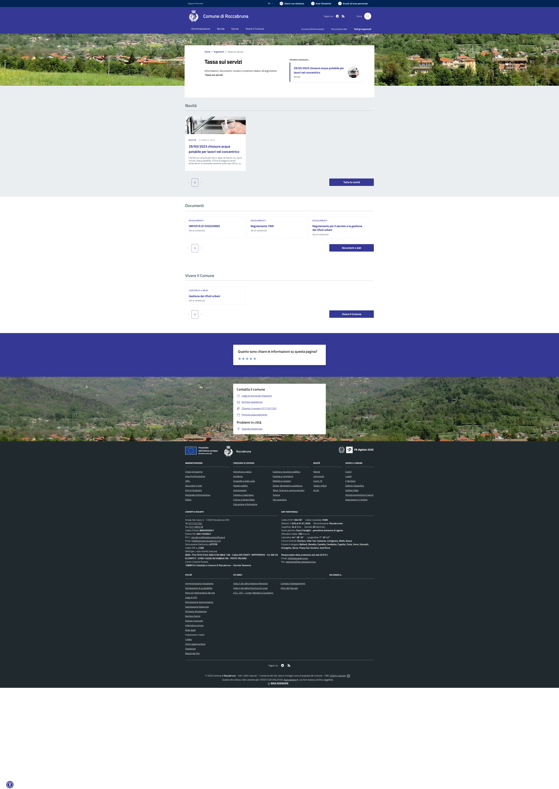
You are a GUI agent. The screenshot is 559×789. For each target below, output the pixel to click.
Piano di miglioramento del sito (200, 593)
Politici (188, 499)
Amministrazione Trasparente (199, 583)
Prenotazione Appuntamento (199, 602)
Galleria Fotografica (354, 485)
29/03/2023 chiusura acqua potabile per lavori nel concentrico (319, 70)
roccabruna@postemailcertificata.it (208, 537)
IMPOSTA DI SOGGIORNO (204, 226)
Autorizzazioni (240, 490)
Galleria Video (351, 490)
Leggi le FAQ (191, 597)
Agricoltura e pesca (242, 471)
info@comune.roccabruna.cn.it (206, 541)
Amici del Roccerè (289, 588)
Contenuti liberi (198, 290)
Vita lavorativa (280, 499)
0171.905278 (196, 527)
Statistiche (190, 648)
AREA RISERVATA (279, 683)
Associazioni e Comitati (356, 499)
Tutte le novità (351, 182)
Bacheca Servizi (192, 616)
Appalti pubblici (240, 485)
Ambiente (238, 476)
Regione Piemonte (195, 3)
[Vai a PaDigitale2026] (356, 449)
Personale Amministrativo (197, 495)
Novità (193, 139)
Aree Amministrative (195, 476)
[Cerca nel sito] (367, 16)
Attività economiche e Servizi (359, 495)
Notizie (316, 471)
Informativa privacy (194, 625)
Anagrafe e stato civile (244, 481)
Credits (188, 639)
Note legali (190, 630)
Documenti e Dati (193, 485)
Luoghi (348, 476)
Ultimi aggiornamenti (195, 644)
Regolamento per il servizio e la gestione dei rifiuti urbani (337, 228)
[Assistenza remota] (348, 675)
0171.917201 (195, 523)
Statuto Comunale (194, 620)
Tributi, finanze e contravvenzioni (288, 490)
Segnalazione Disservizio (197, 606)
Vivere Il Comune (351, 314)
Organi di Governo (193, 471)
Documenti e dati (351, 248)
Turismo (276, 495)
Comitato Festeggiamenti (293, 583)
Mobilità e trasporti (282, 481)
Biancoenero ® (291, 679)
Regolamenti (196, 220)
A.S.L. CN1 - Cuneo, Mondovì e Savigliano (253, 593)
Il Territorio (350, 481)
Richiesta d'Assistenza (196, 611)
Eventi (348, 471)
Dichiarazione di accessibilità (198, 588)
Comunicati (318, 476)
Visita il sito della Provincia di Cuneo (250, 588)
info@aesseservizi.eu (298, 558)
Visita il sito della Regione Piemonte (250, 583)
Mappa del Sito (192, 653)
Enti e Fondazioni (193, 490)
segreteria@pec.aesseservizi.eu (301, 562)
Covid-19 (317, 481)
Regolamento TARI (262, 226)
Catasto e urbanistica (243, 495)
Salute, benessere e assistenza (287, 485)
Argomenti (219, 51)
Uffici (187, 481)
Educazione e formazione (245, 504)
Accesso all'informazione (312, 29)
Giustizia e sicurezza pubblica (286, 471)
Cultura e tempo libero (244, 499)
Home (207, 51)
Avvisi (316, 490)
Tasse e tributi (320, 485)
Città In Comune (338, 675)
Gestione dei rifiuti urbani (204, 296)
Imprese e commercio (283, 476)
